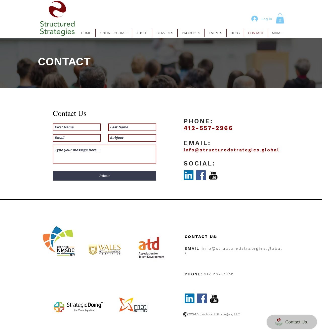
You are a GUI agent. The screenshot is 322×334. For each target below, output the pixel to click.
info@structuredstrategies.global (231, 149)
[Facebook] (201, 175)
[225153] (213, 175)
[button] (280, 18)
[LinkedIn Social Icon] (188, 175)
